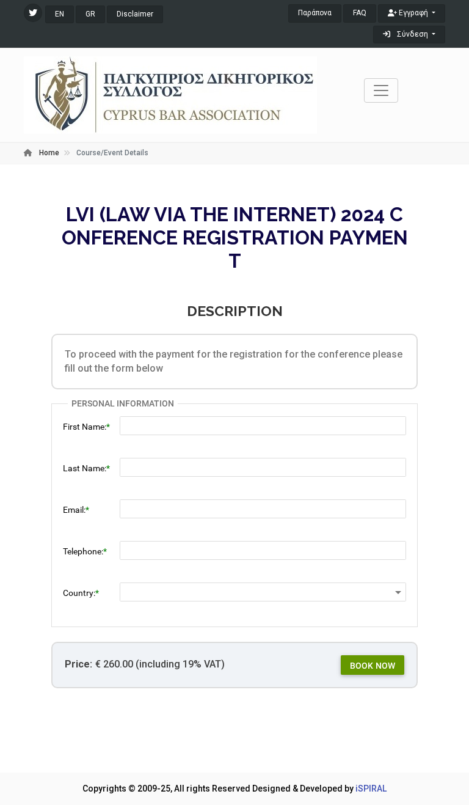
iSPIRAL (371, 788)
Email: (74, 510)
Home (48, 153)
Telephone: (83, 551)
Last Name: (84, 468)
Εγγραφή (413, 13)
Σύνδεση (412, 34)
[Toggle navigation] (381, 90)
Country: (79, 593)
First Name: (84, 427)
